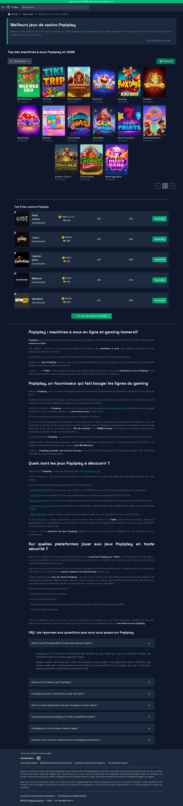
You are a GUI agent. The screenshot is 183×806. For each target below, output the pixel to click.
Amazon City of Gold (40, 505)
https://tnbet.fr (36, 800)
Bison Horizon (37, 500)
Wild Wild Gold (37, 490)
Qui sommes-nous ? (118, 762)
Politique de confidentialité (72, 795)
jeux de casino (114, 408)
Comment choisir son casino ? (90, 762)
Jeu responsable (29, 762)
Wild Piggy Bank (38, 514)
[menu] (3, 7)
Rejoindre (159, 218)
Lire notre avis (38, 222)
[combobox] (22, 7)
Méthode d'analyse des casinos (56, 762)
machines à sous (91, 471)
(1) (168, 61)
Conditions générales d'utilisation (37, 795)
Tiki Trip (34, 495)
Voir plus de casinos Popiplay (91, 316)
